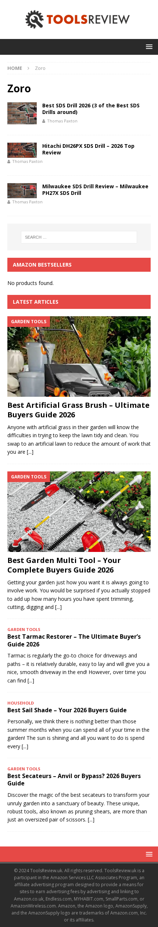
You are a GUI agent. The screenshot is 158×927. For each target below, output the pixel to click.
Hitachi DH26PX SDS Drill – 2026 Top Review (88, 149)
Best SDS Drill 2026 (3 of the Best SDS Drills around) (91, 108)
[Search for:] (79, 237)
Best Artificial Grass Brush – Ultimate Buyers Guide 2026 (78, 410)
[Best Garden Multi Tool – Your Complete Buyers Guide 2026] (79, 511)
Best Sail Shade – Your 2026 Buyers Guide (67, 710)
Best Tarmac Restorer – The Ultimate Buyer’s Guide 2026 (74, 640)
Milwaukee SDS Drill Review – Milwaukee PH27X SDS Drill (95, 189)
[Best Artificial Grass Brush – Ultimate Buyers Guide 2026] (79, 356)
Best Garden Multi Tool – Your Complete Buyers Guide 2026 (64, 565)
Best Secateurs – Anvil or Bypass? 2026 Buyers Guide (74, 780)
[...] (30, 451)
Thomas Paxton (62, 121)
